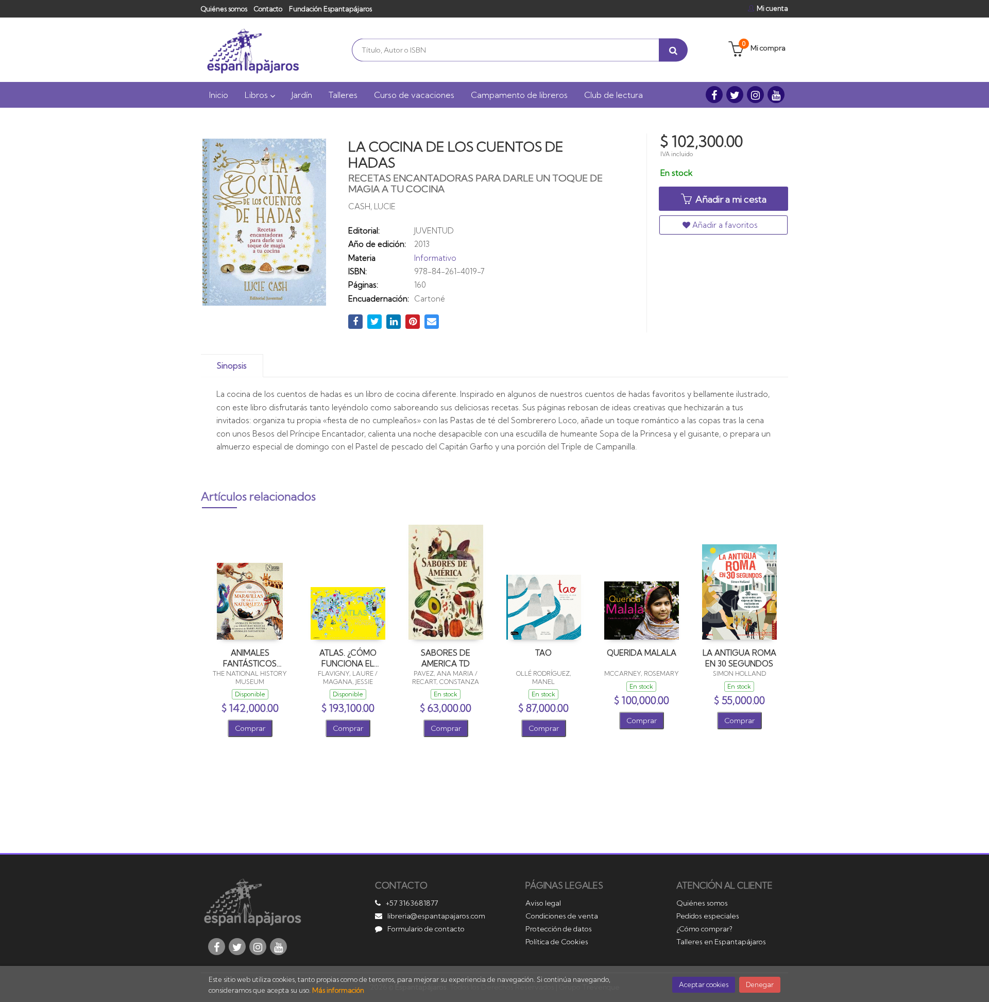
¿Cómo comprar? (704, 928)
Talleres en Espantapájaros (721, 941)
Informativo (435, 258)
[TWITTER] (734, 94)
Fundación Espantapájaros (330, 9)
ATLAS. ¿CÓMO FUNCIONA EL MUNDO (348, 658)
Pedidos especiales (707, 916)
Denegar (760, 984)
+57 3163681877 (412, 903)
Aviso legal (543, 903)
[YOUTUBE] (776, 94)
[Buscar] (673, 49)
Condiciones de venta (561, 916)
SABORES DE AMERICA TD (445, 658)
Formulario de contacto (426, 928)
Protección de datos (558, 928)
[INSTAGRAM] (755, 94)
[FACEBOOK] (714, 94)
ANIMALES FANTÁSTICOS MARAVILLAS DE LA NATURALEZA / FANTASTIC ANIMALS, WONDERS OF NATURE (249, 658)
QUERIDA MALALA (641, 653)
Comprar (250, 728)
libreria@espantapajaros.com (436, 916)
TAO (543, 653)
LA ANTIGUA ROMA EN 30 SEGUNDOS (739, 658)
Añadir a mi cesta (729, 199)
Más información (338, 990)
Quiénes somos (224, 9)
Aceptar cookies (703, 984)
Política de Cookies (556, 941)
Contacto (268, 9)
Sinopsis (232, 366)
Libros (257, 95)
